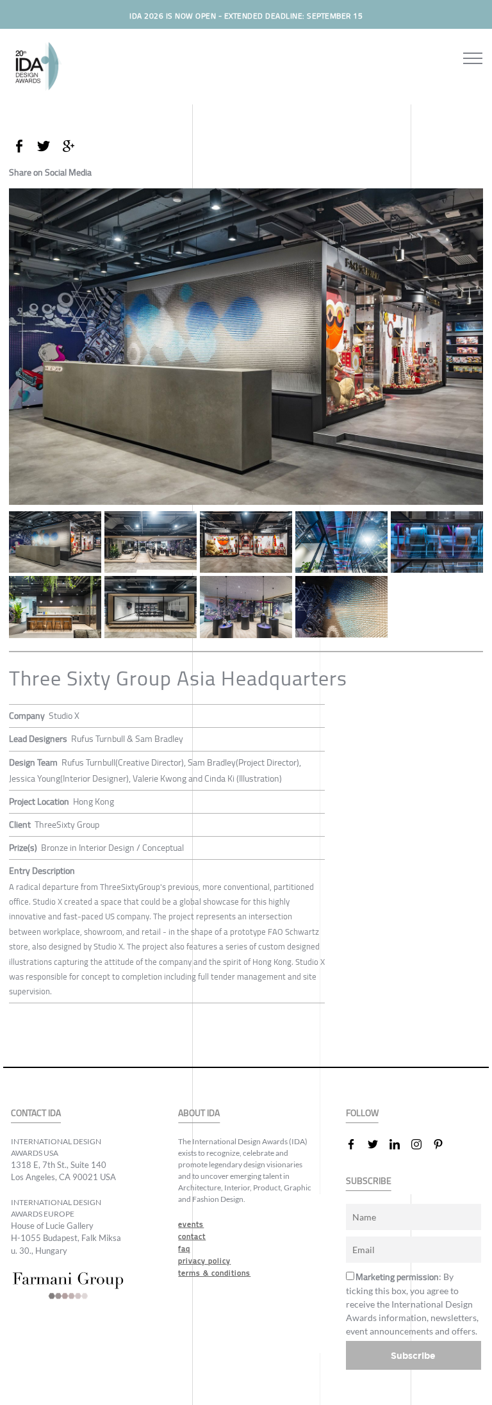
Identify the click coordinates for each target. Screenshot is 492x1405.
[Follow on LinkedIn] (400, 1144)
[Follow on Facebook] (356, 1144)
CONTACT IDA (36, 1113)
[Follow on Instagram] (421, 1144)
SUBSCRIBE (368, 1181)
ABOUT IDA (199, 1113)
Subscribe (413, 1355)
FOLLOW (362, 1113)
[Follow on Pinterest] (443, 1144)
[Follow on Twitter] (378, 1144)
